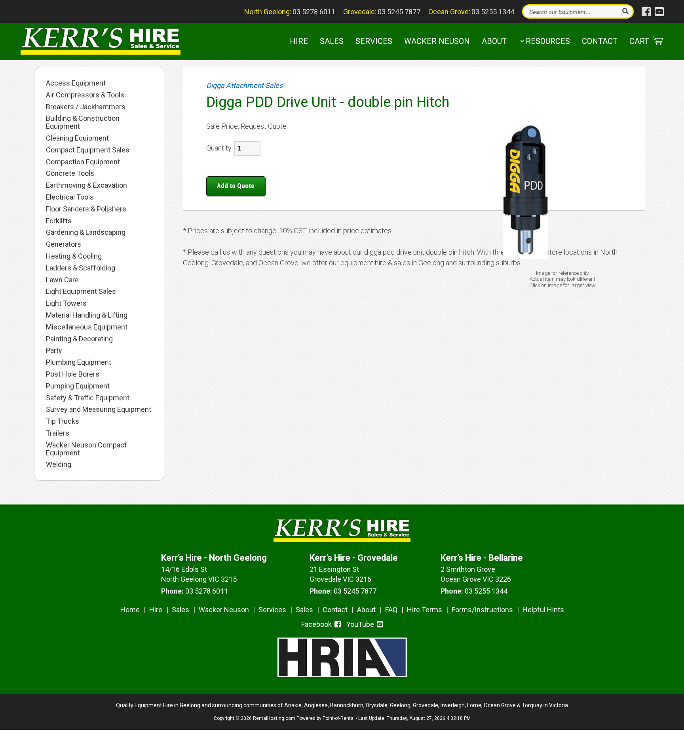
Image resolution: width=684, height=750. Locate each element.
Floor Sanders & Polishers (86, 209)
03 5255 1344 (492, 12)
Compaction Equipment (83, 162)
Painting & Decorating (79, 339)
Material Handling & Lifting (86, 315)
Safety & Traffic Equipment (87, 398)
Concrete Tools (70, 173)
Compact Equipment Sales (87, 150)
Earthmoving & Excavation (86, 185)
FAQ (391, 609)
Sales (332, 41)
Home (130, 609)
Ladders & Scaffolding (80, 268)
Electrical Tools (70, 197)
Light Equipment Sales (81, 291)
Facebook (317, 624)
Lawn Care (62, 280)
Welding (58, 464)
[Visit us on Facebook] (646, 12)
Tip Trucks (62, 421)
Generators (63, 244)
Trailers (57, 433)
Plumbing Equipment (78, 362)
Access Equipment (76, 83)
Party (54, 350)
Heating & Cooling (74, 256)
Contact (600, 41)
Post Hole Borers (72, 374)
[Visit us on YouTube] (659, 12)
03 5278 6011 (314, 12)
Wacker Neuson (437, 41)
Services (373, 41)
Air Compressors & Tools (85, 95)
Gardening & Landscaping (85, 232)
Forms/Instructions (482, 609)
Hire (299, 41)
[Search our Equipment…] (625, 11)
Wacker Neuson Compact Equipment (86, 449)
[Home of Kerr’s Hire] (342, 539)
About (494, 41)
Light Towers (66, 303)
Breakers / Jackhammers (85, 107)
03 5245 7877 (399, 12)
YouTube (361, 624)
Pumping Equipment (78, 386)
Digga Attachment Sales (244, 85)
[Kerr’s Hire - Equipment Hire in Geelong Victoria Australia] (100, 42)
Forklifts (59, 221)
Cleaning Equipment (77, 138)
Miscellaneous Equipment (86, 327)
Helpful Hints (543, 609)
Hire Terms (424, 609)
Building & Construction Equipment (83, 122)
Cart (639, 41)
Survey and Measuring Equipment (98, 409)
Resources (548, 41)
